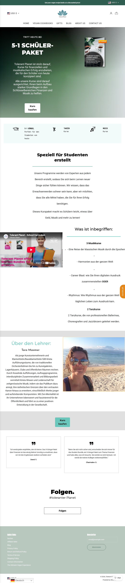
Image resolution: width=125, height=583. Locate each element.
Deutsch (19, 580)
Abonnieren (96, 547)
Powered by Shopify (109, 580)
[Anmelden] (111, 13)
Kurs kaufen (32, 108)
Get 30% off (123, 291)
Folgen (62, 510)
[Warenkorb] (116, 13)
